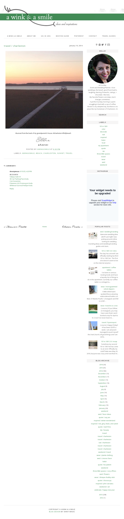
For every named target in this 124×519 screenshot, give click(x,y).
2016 (101, 365)
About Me (31, 36)
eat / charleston (104, 442)
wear (103, 159)
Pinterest (79, 36)
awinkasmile (28, 153)
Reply (12, 189)
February (102, 405)
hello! (105, 461)
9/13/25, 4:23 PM (26, 171)
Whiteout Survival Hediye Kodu (21, 185)
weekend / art (104, 487)
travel (69, 153)
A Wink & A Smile (14, 36)
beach (39, 153)
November (102, 377)
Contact (93, 36)
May (102, 396)
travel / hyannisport (109, 322)
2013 (101, 495)
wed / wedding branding (109, 232)
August (102, 386)
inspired (104, 137)
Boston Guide (62, 36)
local (103, 143)
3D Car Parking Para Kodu (19, 179)
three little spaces (103, 154)
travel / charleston (104, 436)
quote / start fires (104, 427)
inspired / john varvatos (104, 483)
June (102, 392)
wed (103, 162)
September (102, 383)
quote (103, 148)
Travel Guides (109, 36)
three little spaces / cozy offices (104, 471)
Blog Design (55, 512)
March (102, 402)
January (102, 408)
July (102, 389)
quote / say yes (104, 417)
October (102, 380)
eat (103, 134)
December (102, 373)
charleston (49, 153)
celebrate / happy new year (104, 490)
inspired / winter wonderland (104, 420)
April (102, 399)
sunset (60, 153)
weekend (103, 165)
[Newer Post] (15, 227)
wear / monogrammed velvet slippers (109, 288)
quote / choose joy (104, 480)
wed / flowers (105, 474)
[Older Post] (72, 227)
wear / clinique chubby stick (104, 477)
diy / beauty (104, 430)
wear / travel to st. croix (109, 306)
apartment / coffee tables (109, 268)
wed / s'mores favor (104, 458)
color (103, 129)
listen (103, 140)
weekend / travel (104, 452)
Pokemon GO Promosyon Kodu (21, 183)
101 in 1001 (46, 36)
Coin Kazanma (15, 181)
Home (44, 226)
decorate (103, 132)
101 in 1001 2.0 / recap (109, 341)
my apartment (103, 145)
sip (103, 151)
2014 (101, 371)
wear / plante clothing (104, 455)
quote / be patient (104, 465)
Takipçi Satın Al (15, 177)
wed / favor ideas (104, 414)
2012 (102, 498)
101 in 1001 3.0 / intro (109, 251)
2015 (101, 368)
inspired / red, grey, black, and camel (104, 424)
